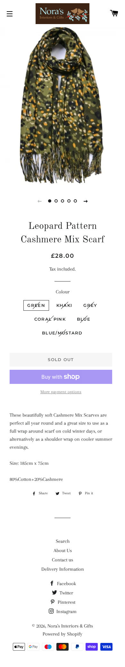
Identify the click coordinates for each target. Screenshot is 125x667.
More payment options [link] (60, 391)
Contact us (62, 560)
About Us (63, 550)
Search (63, 541)
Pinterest (65, 602)
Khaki (64, 305)
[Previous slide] (39, 201)
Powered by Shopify (62, 634)
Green (36, 305)
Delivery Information (62, 569)
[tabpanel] (62, 106)
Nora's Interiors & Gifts (70, 626)
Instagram (66, 611)
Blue (83, 319)
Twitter (65, 593)
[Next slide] (86, 201)
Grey (90, 305)
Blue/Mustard (62, 332)
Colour (63, 292)
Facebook (66, 583)
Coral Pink (50, 319)
